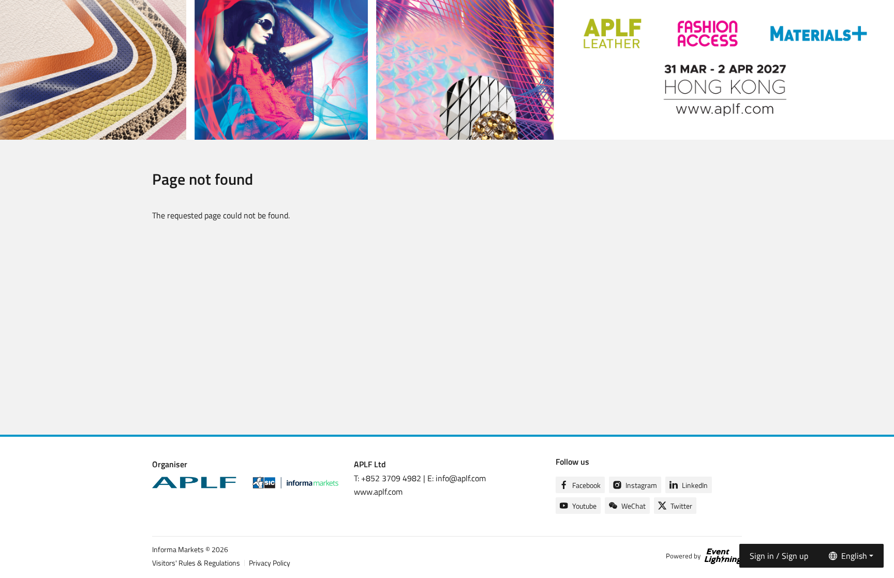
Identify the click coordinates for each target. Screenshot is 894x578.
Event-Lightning (723, 556)
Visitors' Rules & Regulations (196, 562)
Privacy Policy (269, 562)
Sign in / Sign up (779, 556)
